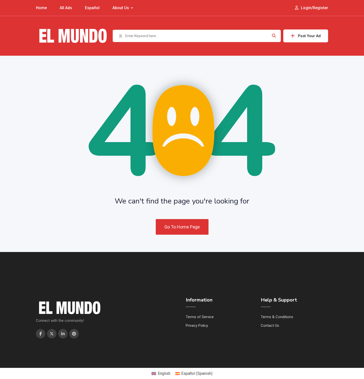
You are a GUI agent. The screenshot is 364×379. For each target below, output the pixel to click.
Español (92, 7)
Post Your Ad (309, 36)
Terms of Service (200, 317)
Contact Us (270, 325)
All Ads (66, 7)
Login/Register (314, 8)
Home (41, 7)
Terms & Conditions (277, 317)
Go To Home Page (182, 226)
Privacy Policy (197, 325)
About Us (120, 7)
